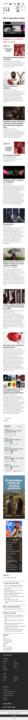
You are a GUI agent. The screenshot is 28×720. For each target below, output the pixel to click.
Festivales (16, 667)
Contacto (5, 697)
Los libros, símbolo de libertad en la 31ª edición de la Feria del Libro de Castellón (13, 307)
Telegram (16, 678)
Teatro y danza (12, 312)
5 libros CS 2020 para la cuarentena (10, 87)
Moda (15, 665)
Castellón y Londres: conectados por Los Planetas (13, 181)
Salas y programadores (8, 648)
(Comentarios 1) (16, 137)
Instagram (5, 676)
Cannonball (9, 546)
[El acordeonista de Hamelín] (14, 153)
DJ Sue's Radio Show (12, 542)
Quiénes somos (6, 689)
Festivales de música (7, 642)
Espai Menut (5, 669)
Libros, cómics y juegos (16, 61)
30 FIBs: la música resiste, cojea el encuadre (13, 609)
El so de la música (11, 553)
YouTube (5, 678)
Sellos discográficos (7, 650)
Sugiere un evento (17, 471)
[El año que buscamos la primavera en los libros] (14, 55)
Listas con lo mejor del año (8, 695)
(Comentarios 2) (18, 203)
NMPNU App (6, 703)
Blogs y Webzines (6, 639)
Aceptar (14, 715)
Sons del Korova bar (12, 569)
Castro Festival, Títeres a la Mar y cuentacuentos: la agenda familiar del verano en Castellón (14, 601)
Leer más (14, 718)
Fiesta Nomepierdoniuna (8, 693)
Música (9, 184)
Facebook (16, 676)
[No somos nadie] (14, 222)
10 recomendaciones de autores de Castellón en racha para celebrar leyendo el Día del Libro (13, 391)
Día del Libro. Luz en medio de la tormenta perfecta (13, 346)
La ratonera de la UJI (12, 567)
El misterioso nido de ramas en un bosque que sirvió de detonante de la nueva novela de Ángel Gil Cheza (14, 124)
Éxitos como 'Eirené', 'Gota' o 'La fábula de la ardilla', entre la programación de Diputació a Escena (13, 617)
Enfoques (10, 61)
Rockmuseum (10, 549)
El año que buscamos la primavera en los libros (14, 58)
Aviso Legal (5, 699)
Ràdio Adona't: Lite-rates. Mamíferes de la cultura (12, 562)
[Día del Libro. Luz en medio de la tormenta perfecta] (14, 343)
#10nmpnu (10, 157)
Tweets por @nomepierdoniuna (9, 577)
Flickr (4, 680)
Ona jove (9, 556)
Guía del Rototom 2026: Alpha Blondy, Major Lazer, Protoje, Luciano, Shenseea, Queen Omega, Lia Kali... (13, 587)
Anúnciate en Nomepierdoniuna (9, 691)
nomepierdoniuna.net (7, 655)
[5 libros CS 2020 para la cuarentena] (14, 84)
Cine (4, 663)
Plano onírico (10, 558)
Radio (4, 645)
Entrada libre (10, 310)
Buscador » (19, 426)
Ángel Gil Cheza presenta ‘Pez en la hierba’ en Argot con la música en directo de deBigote (13, 264)
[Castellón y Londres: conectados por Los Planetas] (14, 178)
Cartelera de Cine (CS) (7, 640)
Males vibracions (11, 565)
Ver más (8, 471)
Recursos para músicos (7, 647)
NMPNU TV (5, 661)
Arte (4, 637)
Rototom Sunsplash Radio (13, 551)
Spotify (15, 680)
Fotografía (15, 310)
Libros (4, 665)
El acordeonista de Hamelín (11, 155)
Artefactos (9, 544)
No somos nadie (8, 224)
